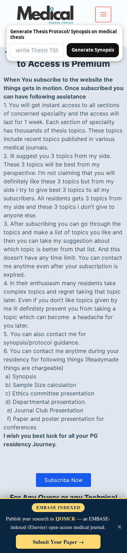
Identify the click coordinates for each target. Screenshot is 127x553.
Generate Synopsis (93, 50)
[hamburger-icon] (103, 14)
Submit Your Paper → (58, 542)
